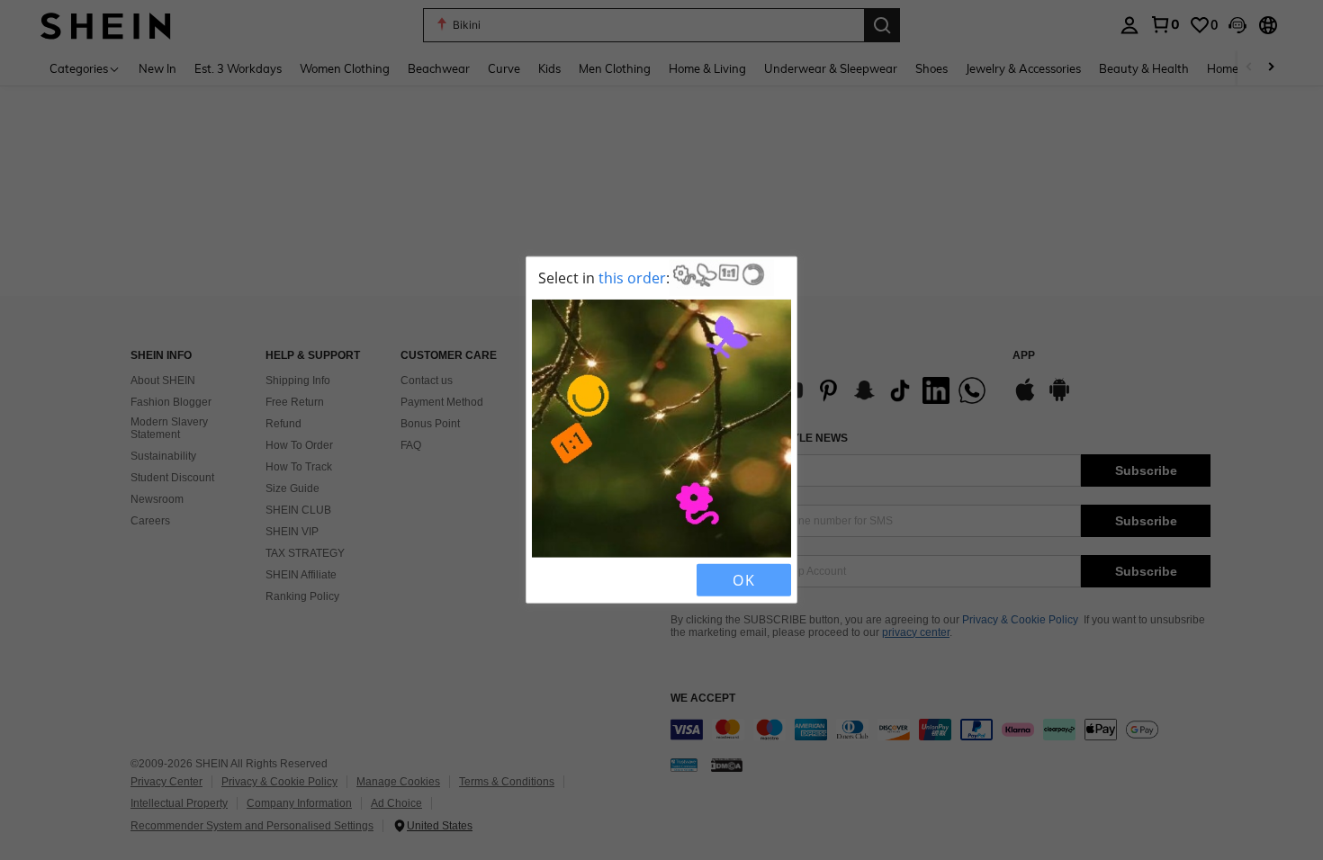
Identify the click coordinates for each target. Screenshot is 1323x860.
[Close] (547, 580)
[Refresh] (578, 580)
